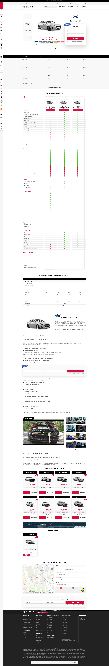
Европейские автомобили (27, 619)
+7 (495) (82, 618)
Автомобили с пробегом (40, 637)
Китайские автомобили (27, 621)
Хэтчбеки (38, 619)
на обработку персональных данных (78, 373)
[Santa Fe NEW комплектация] (62, 478)
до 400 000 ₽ (49, 617)
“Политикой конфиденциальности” (61, 656)
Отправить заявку (75, 602)
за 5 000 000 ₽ (64, 632)
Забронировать (34, 492)
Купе (37, 627)
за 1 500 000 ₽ (64, 625)
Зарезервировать (50, 110)
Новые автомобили (39, 635)
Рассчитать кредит (75, 371)
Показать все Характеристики (54, 310)
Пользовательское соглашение (28, 638)
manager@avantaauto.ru (62, 584)
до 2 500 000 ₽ (49, 632)
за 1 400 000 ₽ (64, 624)
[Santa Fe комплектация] (62, 503)
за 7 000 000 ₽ (64, 633)
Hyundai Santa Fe (62, 497)
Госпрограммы (38, 640)
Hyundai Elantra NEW (30, 472)
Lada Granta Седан (30, 534)
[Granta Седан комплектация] (30, 540)
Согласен (74, 662)
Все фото (73, 449)
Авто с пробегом (62, 6)
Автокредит (70, 6)
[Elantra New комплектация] (30, 478)
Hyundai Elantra (79, 472)
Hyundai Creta (46, 472)
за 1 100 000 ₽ (64, 619)
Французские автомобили (27, 627)
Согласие (76, 373)
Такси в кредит (77, 6)
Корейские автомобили (27, 624)
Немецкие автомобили (27, 625)
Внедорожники (38, 625)
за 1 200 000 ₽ (64, 621)
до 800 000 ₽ (49, 624)
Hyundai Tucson (79, 497)
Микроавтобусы (39, 630)
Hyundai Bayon (46, 497)
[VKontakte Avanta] (84, 527)
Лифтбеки (38, 621)
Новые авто (38, 6)
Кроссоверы (38, 624)
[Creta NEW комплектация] (46, 478)
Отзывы (24, 634)
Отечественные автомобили (28, 617)
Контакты (84, 6)
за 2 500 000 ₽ (64, 628)
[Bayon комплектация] (46, 503)
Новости (24, 635)
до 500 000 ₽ (49, 619)
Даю (75, 604)
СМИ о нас (24, 637)
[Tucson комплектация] (79, 503)
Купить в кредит (26, 492)
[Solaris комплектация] (30, 503)
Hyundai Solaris (30, 497)
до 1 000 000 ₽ (49, 627)
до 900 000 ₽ (49, 625)
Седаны (37, 617)
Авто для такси (39, 642)
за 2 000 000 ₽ (64, 627)
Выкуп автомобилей (50, 637)
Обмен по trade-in (50, 638)
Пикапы (37, 628)
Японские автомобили (26, 622)
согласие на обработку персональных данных (76, 604)
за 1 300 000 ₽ (64, 622)
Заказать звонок (80, 3)
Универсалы (38, 622)
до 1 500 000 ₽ (49, 628)
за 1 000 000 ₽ (64, 617)
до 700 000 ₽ (49, 622)
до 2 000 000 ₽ (49, 630)
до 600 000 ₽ (49, 621)
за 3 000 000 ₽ (64, 630)
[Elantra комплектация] (79, 478)
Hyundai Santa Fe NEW (62, 472)
